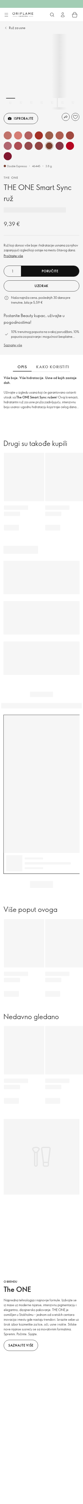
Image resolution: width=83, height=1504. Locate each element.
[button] (8, 135)
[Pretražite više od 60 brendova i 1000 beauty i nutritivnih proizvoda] (52, 14)
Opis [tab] (22, 366)
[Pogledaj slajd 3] (31, 102)
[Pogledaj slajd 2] (21, 102)
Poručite (50, 271)
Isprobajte (23, 118)
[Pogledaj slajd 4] (41, 102)
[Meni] (6, 15)
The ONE (11, 177)
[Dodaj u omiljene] (75, 117)
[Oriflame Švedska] (22, 14)
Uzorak (41, 286)
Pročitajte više (13, 256)
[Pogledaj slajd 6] (62, 102)
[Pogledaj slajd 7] (72, 102)
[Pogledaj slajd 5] (52, 102)
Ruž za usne (17, 28)
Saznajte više (13, 345)
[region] (41, 72)
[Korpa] (75, 15)
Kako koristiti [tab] (52, 366)
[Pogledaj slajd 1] (10, 102)
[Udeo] (66, 117)
